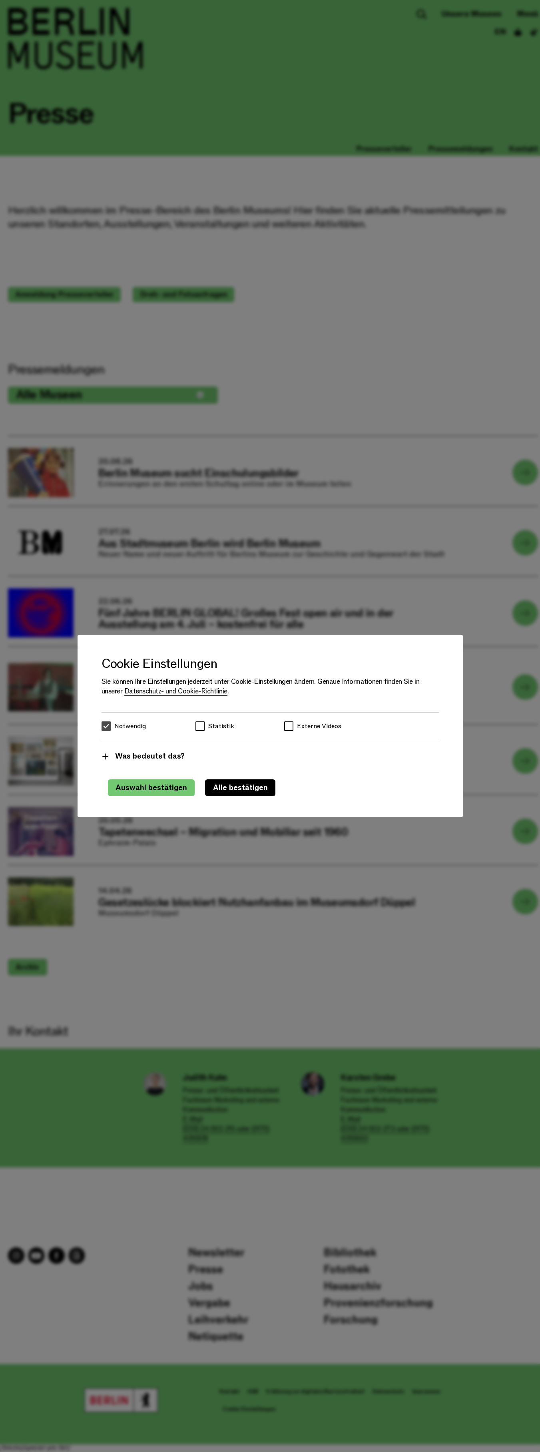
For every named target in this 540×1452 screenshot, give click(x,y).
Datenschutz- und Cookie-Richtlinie (175, 691)
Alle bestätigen (240, 788)
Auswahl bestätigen (151, 788)
